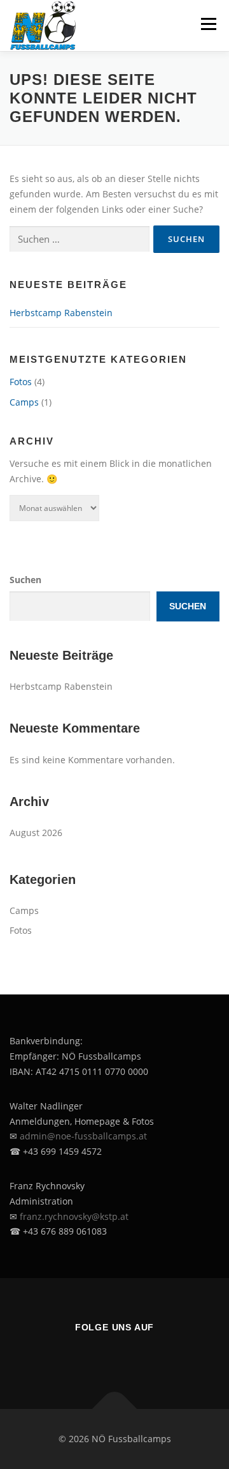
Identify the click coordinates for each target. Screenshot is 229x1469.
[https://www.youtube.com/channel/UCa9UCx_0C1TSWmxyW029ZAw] (150, 1354)
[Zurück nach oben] (114, 1409)
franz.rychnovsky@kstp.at (74, 1216)
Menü (208, 24)
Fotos (21, 382)
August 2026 (36, 832)
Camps (24, 402)
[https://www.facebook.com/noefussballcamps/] (78, 1354)
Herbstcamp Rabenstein (61, 313)
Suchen (25, 580)
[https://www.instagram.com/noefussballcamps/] (114, 1354)
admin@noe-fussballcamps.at (83, 1136)
